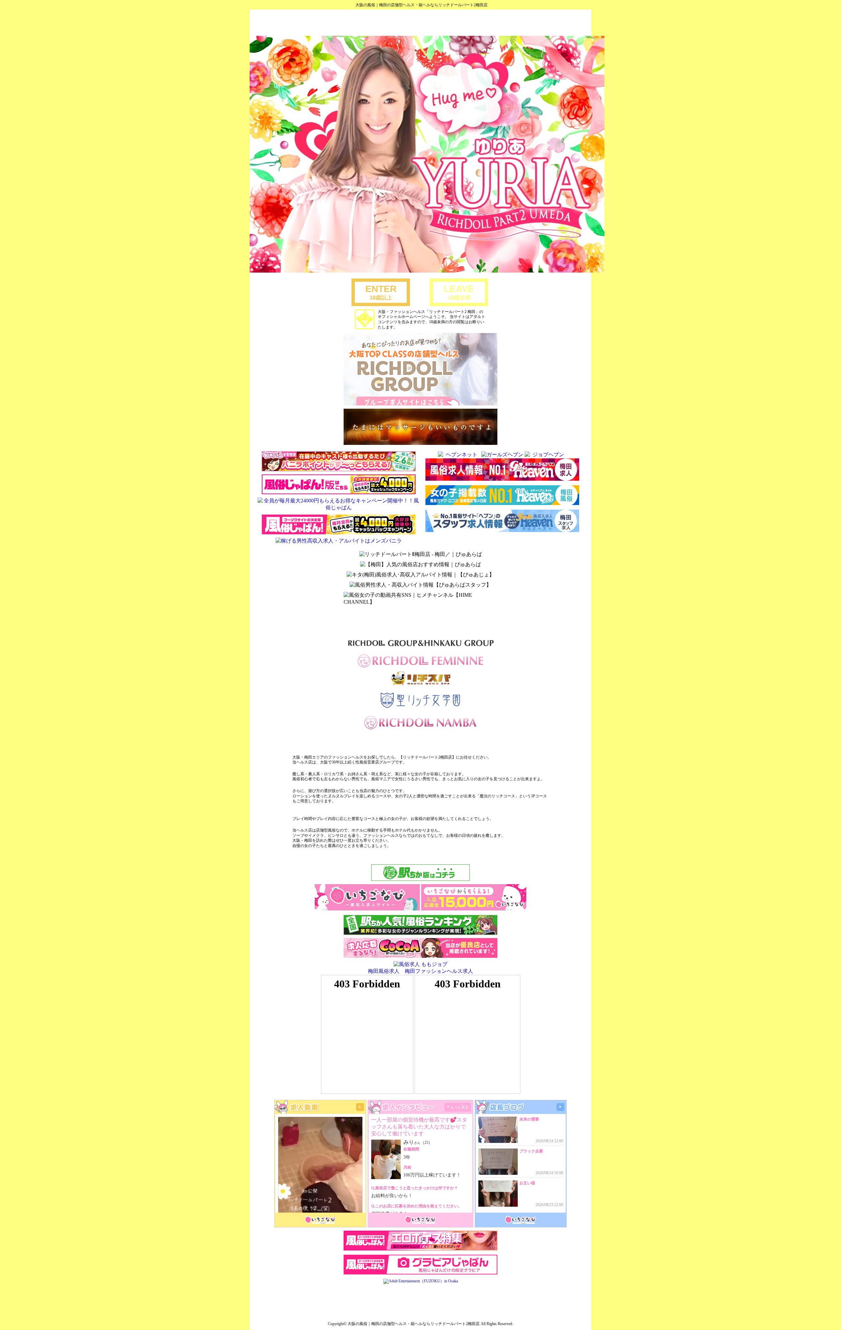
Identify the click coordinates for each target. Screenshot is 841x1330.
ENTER (381, 292)
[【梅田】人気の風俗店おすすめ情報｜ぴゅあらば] (420, 564)
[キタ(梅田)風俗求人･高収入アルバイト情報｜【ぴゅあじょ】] (420, 574)
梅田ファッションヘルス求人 (439, 971)
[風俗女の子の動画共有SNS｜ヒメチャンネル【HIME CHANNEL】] (420, 599)
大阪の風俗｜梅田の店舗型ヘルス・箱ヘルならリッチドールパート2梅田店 (421, 5)
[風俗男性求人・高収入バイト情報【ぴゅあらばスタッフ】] (420, 585)
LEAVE (459, 292)
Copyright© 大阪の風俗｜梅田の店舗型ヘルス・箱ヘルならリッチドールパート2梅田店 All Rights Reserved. (420, 1323)
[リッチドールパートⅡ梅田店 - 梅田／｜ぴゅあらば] (420, 554)
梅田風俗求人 (383, 971)
